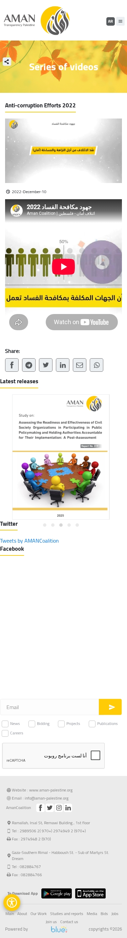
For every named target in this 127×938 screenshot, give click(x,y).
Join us (51, 922)
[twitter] (49, 808)
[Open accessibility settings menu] (11, 902)
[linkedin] (68, 808)
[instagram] (59, 808)
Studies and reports (66, 914)
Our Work (38, 914)
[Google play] (58, 893)
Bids (104, 914)
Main (9, 914)
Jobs (115, 914)
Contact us (69, 922)
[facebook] (40, 808)
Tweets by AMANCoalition (29, 541)
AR (110, 21)
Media (92, 914)
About (22, 914)
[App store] (92, 893)
